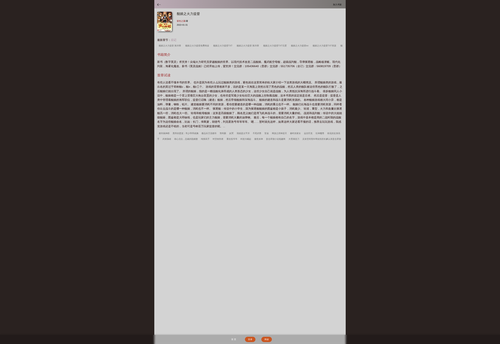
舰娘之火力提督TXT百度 (275, 45)
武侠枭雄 (166, 139)
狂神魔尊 (320, 133)
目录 (250, 339)
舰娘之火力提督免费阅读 (197, 45)
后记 (173, 39)
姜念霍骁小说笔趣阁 (275, 139)
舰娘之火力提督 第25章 (248, 45)
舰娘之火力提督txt (300, 45)
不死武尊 (257, 133)
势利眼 (223, 133)
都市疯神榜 (164, 133)
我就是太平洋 (243, 133)
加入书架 (338, 4)
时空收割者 (218, 139)
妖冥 (231, 133)
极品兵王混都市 (209, 133)
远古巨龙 (308, 133)
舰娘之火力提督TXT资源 (325, 45)
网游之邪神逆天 (279, 133)
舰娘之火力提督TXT (223, 45)
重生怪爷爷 (232, 139)
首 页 (233, 339)
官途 (266, 133)
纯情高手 (205, 139)
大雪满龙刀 (293, 139)
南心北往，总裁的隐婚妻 (186, 139)
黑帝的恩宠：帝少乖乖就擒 (185, 133)
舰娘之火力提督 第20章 (170, 45)
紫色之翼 (181, 21)
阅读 (266, 339)
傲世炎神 (258, 139)
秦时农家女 (295, 133)
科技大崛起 (245, 139)
